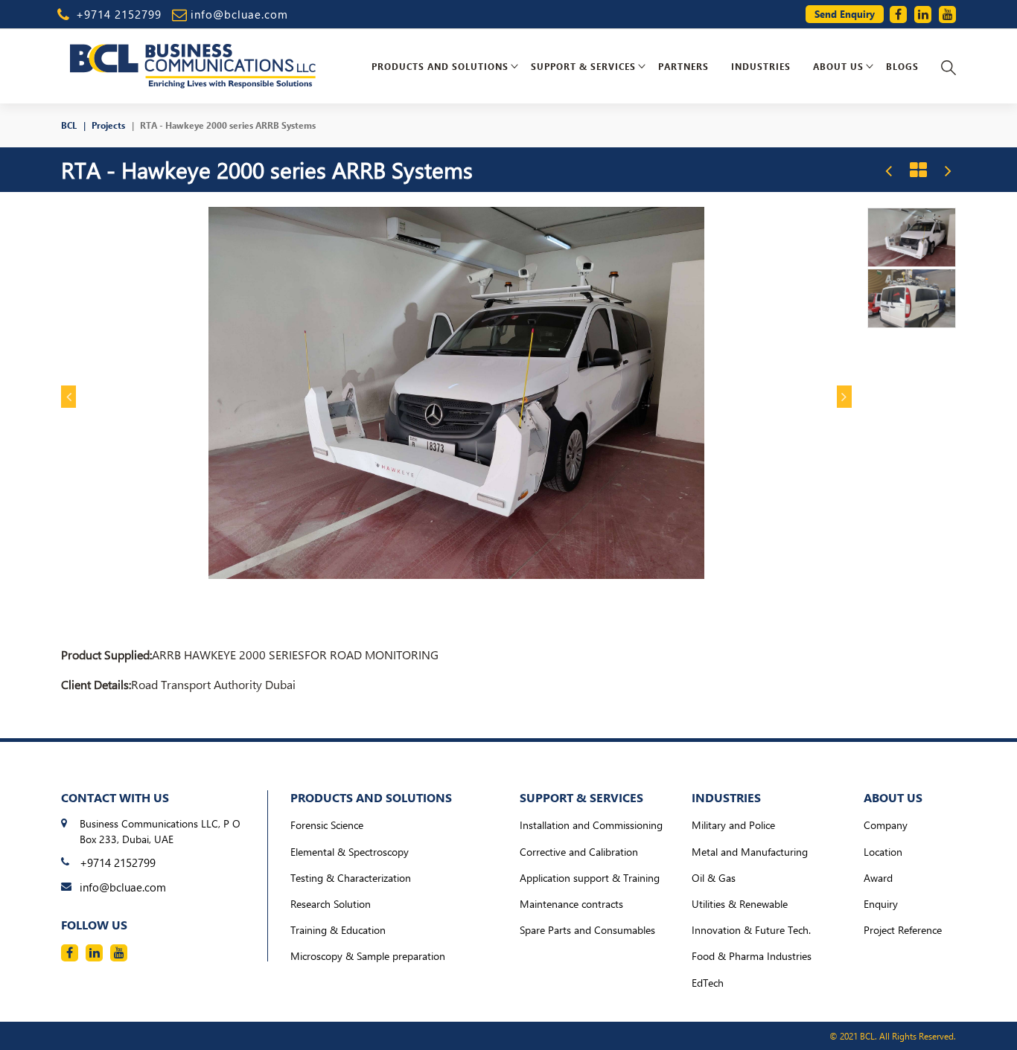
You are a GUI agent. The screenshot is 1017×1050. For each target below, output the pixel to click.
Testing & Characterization (350, 878)
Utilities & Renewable (740, 904)
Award (878, 878)
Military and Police (733, 825)
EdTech (708, 983)
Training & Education (338, 930)
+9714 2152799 (119, 14)
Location (883, 852)
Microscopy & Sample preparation (367, 956)
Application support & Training (590, 878)
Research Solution (330, 904)
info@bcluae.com (239, 14)
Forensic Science (326, 825)
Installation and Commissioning (591, 825)
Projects (108, 125)
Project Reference (903, 930)
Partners (683, 66)
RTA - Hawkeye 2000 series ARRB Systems (228, 125)
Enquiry (881, 904)
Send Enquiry (844, 13)
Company (886, 825)
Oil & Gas (714, 878)
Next (844, 396)
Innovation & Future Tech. (751, 930)
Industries (761, 66)
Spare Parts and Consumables (587, 930)
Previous (68, 396)
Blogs (902, 66)
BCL (69, 125)
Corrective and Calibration (579, 852)
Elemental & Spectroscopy (349, 852)
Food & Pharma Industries (752, 956)
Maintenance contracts (571, 904)
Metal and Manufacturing (750, 852)
